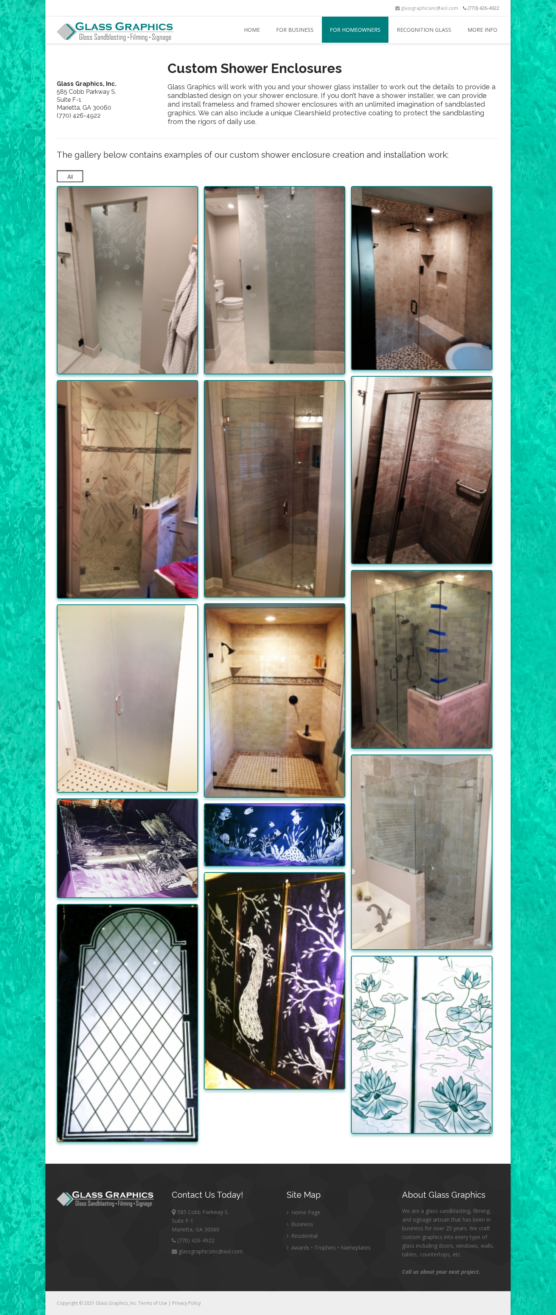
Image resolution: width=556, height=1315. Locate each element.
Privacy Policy (186, 1303)
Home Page (305, 1212)
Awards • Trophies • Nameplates (330, 1247)
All (70, 176)
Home (252, 29)
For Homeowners (355, 29)
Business (301, 1224)
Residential (304, 1235)
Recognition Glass (424, 29)
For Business (295, 29)
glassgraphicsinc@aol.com (429, 8)
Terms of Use (153, 1303)
